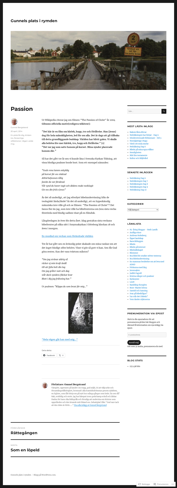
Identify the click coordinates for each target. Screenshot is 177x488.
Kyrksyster (134, 279)
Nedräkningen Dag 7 (139, 181)
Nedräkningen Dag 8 (139, 184)
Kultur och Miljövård (139, 158)
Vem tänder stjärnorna (140, 299)
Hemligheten (135, 152)
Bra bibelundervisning (139, 259)
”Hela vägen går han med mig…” (60, 339)
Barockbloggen (136, 241)
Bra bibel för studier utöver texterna (145, 256)
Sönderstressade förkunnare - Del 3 (145, 138)
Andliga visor (135, 232)
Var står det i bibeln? (139, 296)
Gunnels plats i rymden (34, 20)
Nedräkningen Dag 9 (139, 187)
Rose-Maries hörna (138, 288)
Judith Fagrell (136, 273)
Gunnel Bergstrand (19, 127)
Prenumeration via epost (145, 313)
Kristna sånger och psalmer (142, 276)
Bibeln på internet (137, 247)
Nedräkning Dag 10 (138, 190)
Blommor (134, 253)
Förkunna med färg (138, 267)
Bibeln (132, 244)
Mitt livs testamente (138, 155)
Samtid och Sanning (139, 291)
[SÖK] (164, 111)
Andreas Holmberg (138, 235)
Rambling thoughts (138, 285)
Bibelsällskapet (136, 250)
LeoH (132, 282)
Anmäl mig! (134, 342)
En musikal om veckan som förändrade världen (67, 236)
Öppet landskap (136, 238)
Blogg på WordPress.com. (45, 475)
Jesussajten (135, 270)
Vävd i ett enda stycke (139, 144)
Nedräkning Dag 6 (138, 147)
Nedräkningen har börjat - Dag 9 (144, 135)
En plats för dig (17, 135)
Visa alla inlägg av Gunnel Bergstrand (90, 405)
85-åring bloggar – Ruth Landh (144, 230)
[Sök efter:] (144, 111)
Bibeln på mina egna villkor (142, 149)
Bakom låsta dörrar (138, 132)
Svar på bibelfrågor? (138, 293)
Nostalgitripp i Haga (138, 141)
